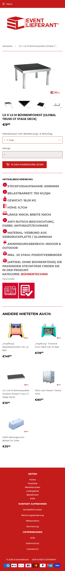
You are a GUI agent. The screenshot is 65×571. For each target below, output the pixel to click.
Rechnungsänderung (32, 515)
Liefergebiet (32, 491)
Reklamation (32, 520)
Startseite (7, 46)
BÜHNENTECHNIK (34, 274)
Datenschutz (32, 543)
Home (32, 479)
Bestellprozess (32, 487)
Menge (6, 148)
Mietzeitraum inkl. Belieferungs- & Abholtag (27, 133)
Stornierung (32, 526)
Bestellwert (32, 494)
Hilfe (32, 498)
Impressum (33, 549)
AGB (32, 537)
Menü (9, 4)
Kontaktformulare (32, 509)
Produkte (32, 483)
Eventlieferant (21, 559)
